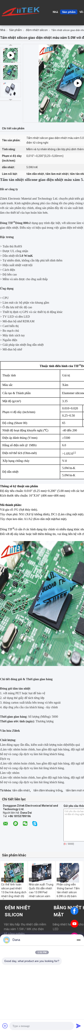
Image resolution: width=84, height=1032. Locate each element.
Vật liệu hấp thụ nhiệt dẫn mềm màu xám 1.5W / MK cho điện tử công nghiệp (25, 929)
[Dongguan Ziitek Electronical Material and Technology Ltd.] (21, 11)
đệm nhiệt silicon (37, 30)
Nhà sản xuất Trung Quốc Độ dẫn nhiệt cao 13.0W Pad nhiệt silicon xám (41, 890)
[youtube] (74, 923)
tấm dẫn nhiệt (21, 790)
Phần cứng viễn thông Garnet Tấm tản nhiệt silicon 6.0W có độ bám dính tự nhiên (68, 892)
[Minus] (78, 940)
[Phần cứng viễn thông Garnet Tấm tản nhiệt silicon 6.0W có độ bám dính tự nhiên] (69, 873)
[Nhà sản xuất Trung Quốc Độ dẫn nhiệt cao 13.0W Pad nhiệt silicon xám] (41, 873)
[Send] (78, 1025)
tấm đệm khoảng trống (47, 790)
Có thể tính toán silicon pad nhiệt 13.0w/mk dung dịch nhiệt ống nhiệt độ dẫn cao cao (13, 892)
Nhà (55, 11)
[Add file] (5, 1025)
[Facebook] (74, 910)
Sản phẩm (68, 11)
